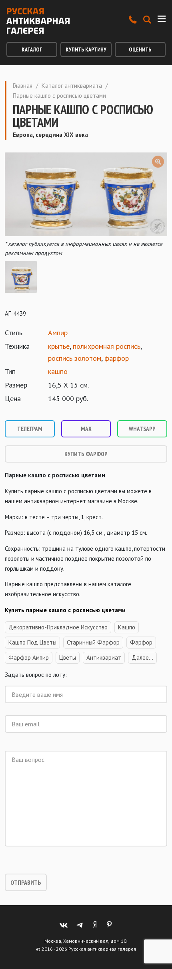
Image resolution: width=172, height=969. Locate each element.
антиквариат (103, 657)
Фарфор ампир (28, 657)
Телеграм (29, 429)
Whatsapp (142, 429)
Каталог (32, 49)
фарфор (116, 358)
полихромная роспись (106, 346)
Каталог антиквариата (72, 85)
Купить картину (86, 49)
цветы (67, 657)
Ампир (58, 332)
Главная (22, 85)
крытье (59, 346)
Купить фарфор (86, 454)
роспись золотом (74, 358)
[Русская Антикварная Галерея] (38, 21)
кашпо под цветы (32, 642)
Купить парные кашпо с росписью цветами (65, 610)
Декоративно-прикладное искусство (58, 627)
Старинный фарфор (93, 642)
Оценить (140, 49)
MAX (86, 429)
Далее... (142, 657)
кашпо (58, 371)
